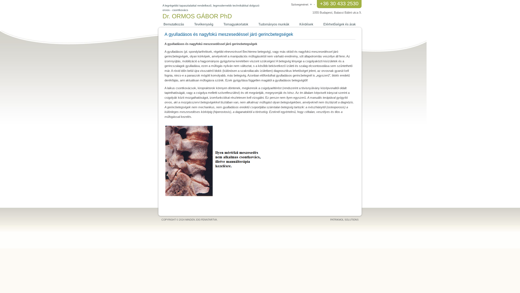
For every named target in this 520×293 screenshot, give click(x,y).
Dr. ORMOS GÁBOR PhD (197, 16)
